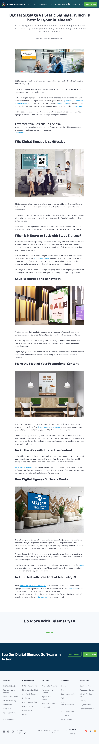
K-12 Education (28, 706)
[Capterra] (90, 731)
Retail (24, 714)
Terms (39, 730)
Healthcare (26, 698)
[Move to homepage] (9, 4)
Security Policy (55, 731)
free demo (73, 589)
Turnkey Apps (8, 719)
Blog (62, 690)
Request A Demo (87, 690)
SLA (67, 730)
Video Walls (46, 707)
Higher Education (29, 702)
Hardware (7, 709)
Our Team (65, 715)
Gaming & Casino (29, 694)
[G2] (86, 731)
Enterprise (7, 705)
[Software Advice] (95, 731)
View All (49, 632)
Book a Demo (74, 654)
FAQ (62, 698)
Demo (74, 4)
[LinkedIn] (13, 731)
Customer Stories (68, 694)
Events (63, 686)
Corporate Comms (49, 686)
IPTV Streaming (9, 701)
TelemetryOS (62, 4)
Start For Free (91, 4)
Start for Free (85, 686)
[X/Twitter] (4, 731)
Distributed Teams (49, 703)
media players (63, 103)
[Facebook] (8, 731)
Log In (80, 4)
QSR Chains (27, 710)
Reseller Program (87, 709)
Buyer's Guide (85, 705)
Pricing (53, 4)
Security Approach (68, 719)
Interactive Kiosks (10, 696)
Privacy (47, 730)
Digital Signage (9, 686)
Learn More (19, 133)
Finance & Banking (30, 690)
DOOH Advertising (29, 686)
